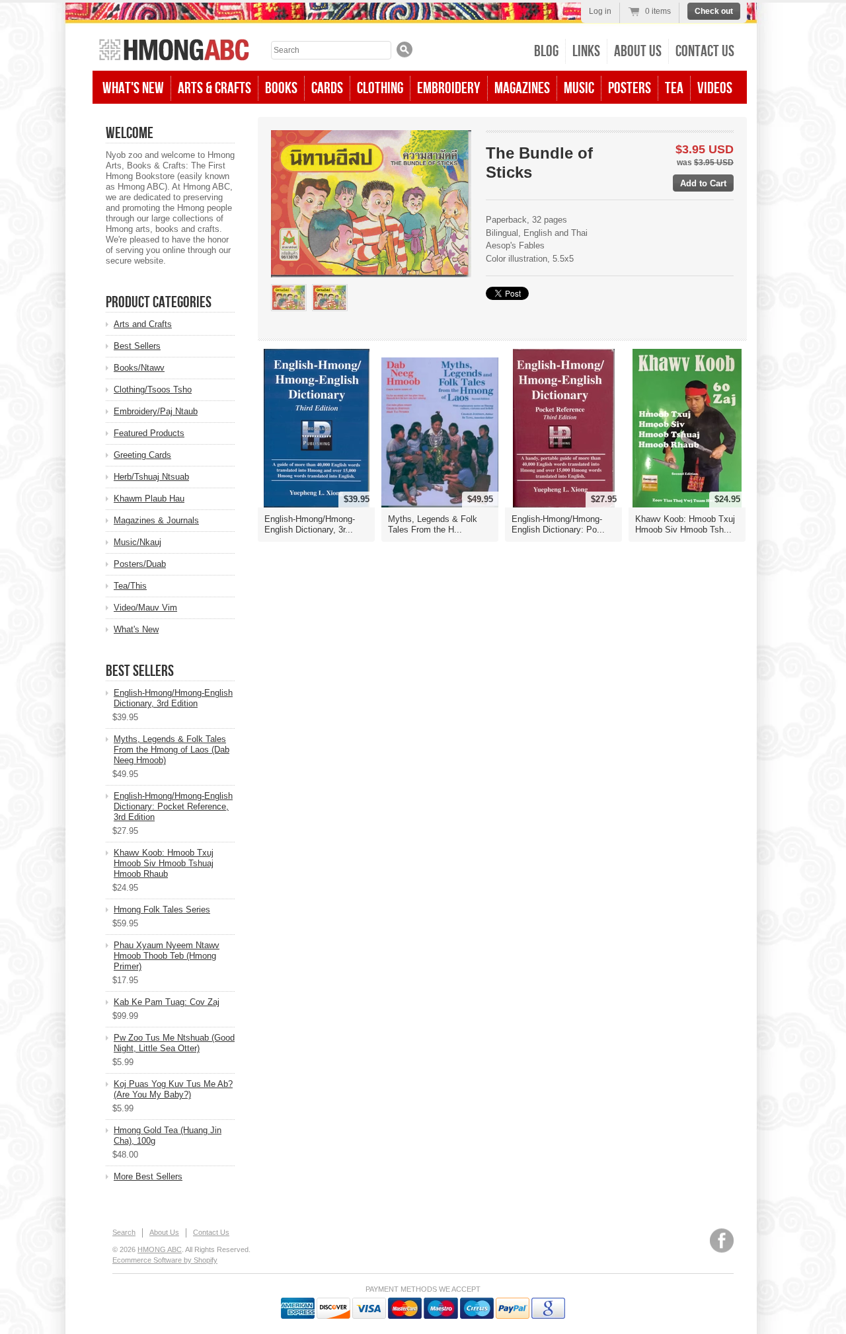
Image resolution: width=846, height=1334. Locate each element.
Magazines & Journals (156, 520)
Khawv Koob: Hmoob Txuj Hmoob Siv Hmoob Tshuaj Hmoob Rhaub (163, 863)
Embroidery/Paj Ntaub (156, 411)
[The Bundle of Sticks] (289, 297)
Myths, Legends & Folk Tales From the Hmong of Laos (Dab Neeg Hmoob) (171, 749)
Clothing (380, 88)
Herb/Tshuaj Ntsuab (151, 477)
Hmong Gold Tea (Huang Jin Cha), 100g (167, 1135)
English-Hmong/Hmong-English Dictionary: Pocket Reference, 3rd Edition (173, 806)
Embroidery (449, 88)
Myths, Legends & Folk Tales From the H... (432, 524)
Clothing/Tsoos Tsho (153, 389)
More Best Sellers (148, 1176)
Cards (327, 88)
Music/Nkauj (137, 542)
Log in (600, 11)
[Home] (174, 51)
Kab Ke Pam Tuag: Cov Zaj (166, 1002)
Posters (629, 88)
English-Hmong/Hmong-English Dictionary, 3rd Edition (173, 698)
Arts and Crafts (143, 324)
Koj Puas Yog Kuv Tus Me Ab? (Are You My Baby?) (173, 1089)
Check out (714, 11)
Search (123, 1232)
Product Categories (159, 302)
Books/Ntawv (139, 368)
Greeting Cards (142, 455)
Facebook (722, 1240)
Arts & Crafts (214, 88)
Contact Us (704, 51)
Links (586, 51)
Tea (674, 88)
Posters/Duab (140, 564)
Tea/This (130, 586)
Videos (714, 88)
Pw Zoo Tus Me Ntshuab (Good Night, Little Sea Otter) (174, 1043)
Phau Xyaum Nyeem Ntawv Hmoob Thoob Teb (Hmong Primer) (166, 955)
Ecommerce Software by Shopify (164, 1260)
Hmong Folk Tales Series (162, 909)
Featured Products (149, 433)
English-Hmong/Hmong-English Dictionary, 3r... (309, 524)
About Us (638, 51)
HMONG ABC (159, 1249)
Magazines (522, 88)
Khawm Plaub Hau (149, 498)
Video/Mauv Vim (145, 607)
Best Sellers (137, 346)
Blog (546, 51)
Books (281, 88)
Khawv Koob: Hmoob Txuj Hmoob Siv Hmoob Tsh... (685, 524)
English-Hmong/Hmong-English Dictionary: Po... (558, 524)
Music (579, 88)
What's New (133, 88)
